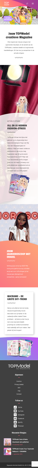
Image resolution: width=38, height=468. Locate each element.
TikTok (19, 407)
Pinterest (20, 426)
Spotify (19, 422)
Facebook (20, 418)
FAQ (19, 391)
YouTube (20, 411)
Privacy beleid (19, 384)
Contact (19, 394)
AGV (19, 387)
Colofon (19, 381)
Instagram (20, 415)
